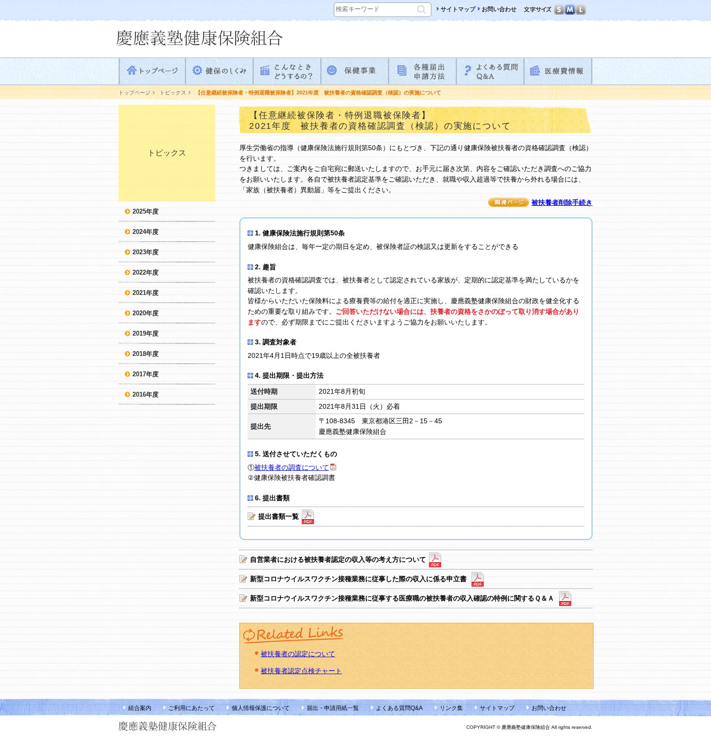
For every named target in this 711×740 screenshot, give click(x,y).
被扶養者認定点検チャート (301, 671)
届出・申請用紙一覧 (333, 708)
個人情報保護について (261, 708)
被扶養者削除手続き (562, 202)
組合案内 (139, 708)
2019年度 (146, 333)
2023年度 (146, 252)
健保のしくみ (220, 71)
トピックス (173, 92)
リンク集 (451, 708)
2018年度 (146, 353)
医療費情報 (558, 71)
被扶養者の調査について (291, 467)
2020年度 (146, 313)
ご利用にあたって (191, 708)
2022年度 (146, 272)
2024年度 (146, 231)
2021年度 (146, 292)
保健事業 (355, 71)
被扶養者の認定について (298, 654)
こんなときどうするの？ (288, 71)
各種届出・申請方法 (423, 71)
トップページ (152, 71)
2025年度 (146, 211)
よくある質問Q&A (491, 71)
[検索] (423, 8)
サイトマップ (458, 9)
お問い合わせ (499, 9)
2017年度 (146, 374)
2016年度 (146, 394)
